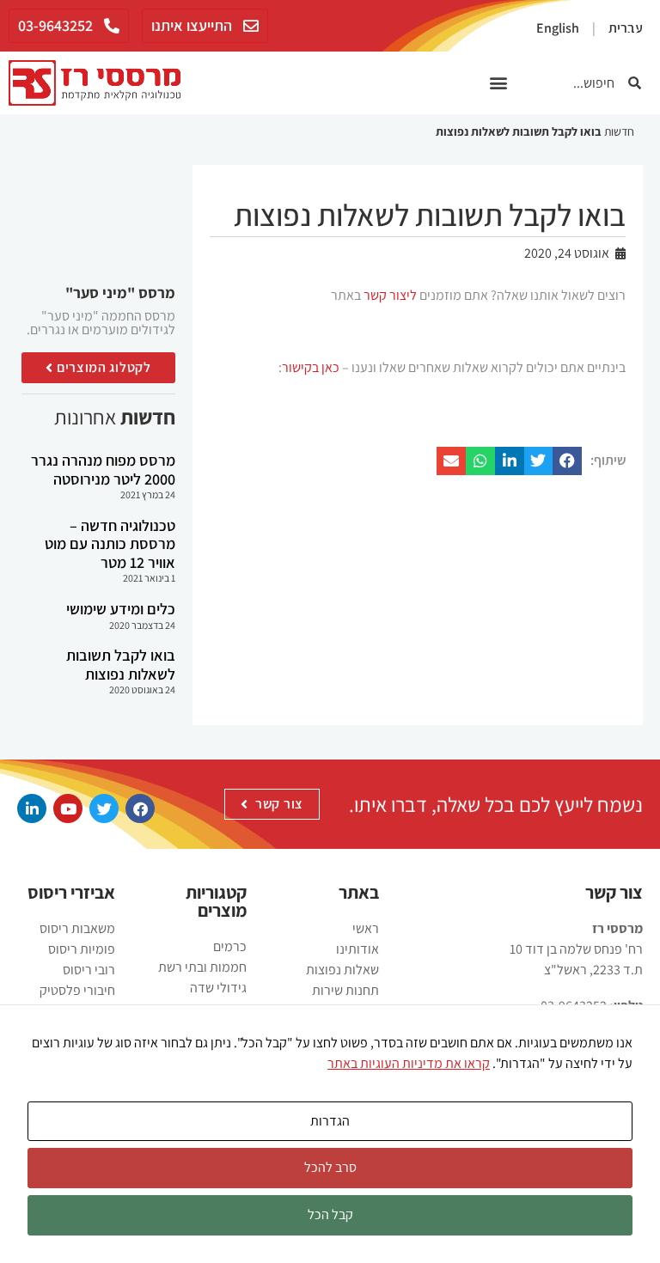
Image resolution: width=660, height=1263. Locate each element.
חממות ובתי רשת (202, 967)
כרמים (230, 946)
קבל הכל (330, 1214)
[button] (499, 83)
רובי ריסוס (89, 970)
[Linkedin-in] (31, 808)
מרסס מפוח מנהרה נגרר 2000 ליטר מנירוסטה (103, 469)
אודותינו (357, 949)
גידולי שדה (218, 988)
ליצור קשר (390, 295)
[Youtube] (67, 808)
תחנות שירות (345, 990)
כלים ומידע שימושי (120, 609)
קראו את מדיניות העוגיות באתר (408, 1063)
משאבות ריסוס (77, 928)
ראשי (365, 928)
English (557, 28)
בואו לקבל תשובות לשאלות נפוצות (120, 664)
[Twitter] (104, 808)
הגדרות (330, 1121)
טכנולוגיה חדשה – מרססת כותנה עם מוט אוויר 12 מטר (110, 544)
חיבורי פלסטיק (77, 990)
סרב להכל (330, 1167)
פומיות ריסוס (81, 949)
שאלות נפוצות (342, 970)
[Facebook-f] (140, 808)
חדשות (619, 131)
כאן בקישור (310, 367)
